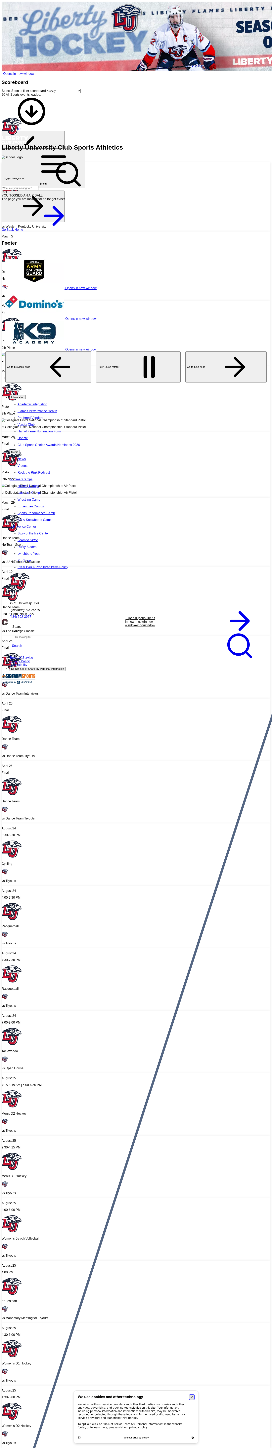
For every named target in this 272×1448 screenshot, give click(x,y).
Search (17, 631)
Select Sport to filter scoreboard (24, 90)
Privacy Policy (20, 661)
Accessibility (18, 665)
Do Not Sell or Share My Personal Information (37, 668)
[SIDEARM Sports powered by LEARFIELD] (18, 682)
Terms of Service (21, 657)
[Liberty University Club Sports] (136, 131)
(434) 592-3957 (20, 616)
